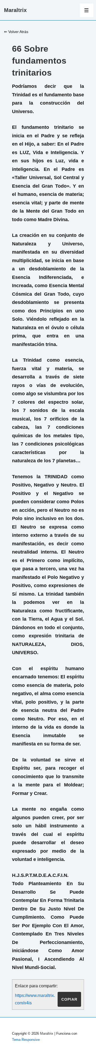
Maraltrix (15, 10)
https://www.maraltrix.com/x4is (35, 999)
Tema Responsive (26, 1040)
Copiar (69, 999)
